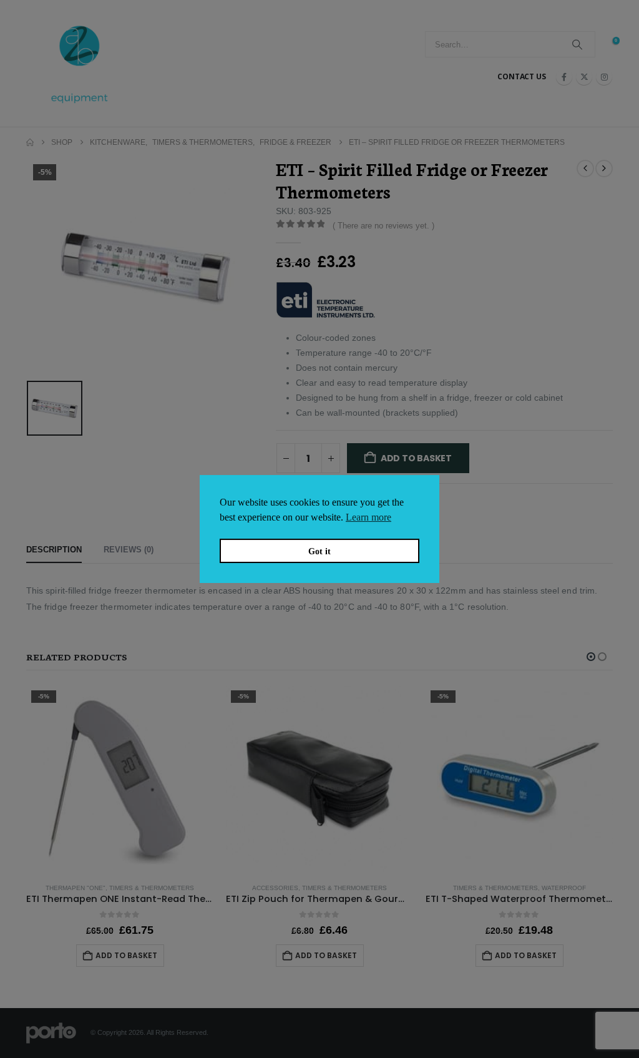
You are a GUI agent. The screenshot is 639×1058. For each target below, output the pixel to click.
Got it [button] (319, 551)
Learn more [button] (368, 517)
